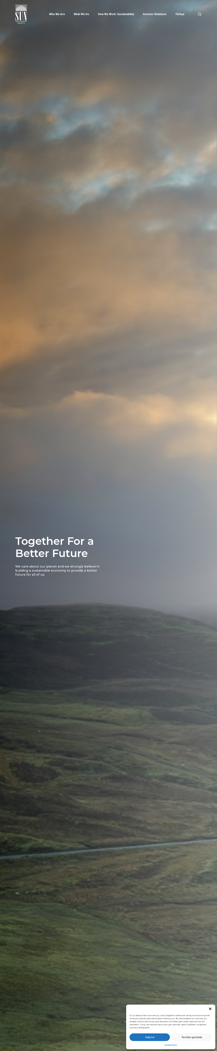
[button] (210, 1009)
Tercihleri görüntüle (191, 1037)
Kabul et (149, 1037)
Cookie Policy (170, 1044)
